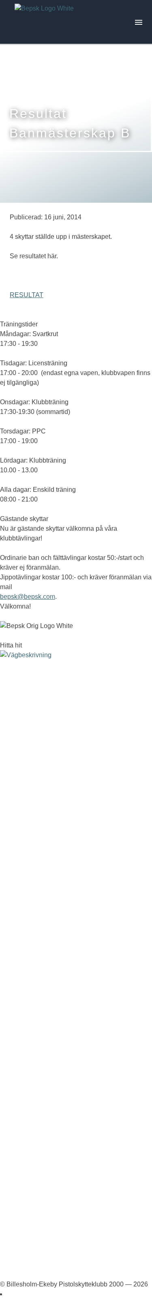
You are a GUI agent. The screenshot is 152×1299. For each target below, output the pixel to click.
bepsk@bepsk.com (27, 596)
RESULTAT (26, 295)
